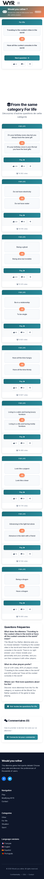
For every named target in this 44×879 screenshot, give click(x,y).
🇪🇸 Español (6, 850)
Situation (5, 824)
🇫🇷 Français (6, 843)
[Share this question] (30, 64)
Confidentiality (15, 874)
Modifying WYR (8, 798)
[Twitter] (10, 779)
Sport (4, 827)
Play (3, 795)
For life (4, 821)
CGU (24, 874)
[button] (22, 31)
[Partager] (30, 166)
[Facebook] (4, 779)
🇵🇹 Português (7, 853)
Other (4, 817)
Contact (5, 801)
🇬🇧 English (6, 847)
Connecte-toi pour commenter (22, 737)
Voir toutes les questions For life (23, 706)
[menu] (18, 3)
